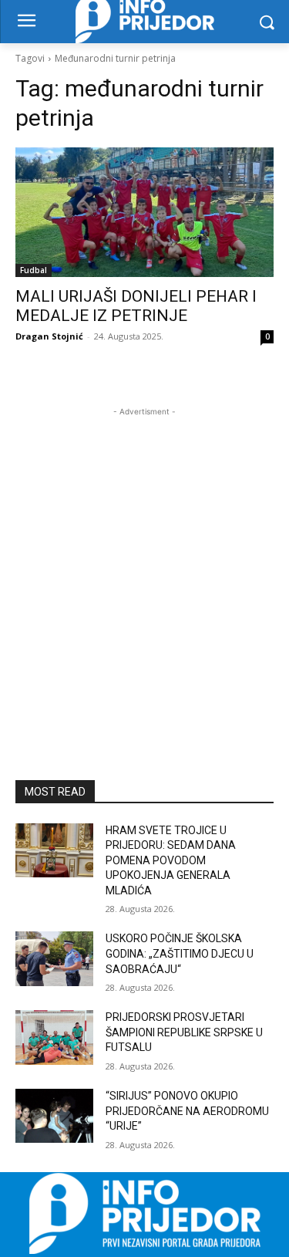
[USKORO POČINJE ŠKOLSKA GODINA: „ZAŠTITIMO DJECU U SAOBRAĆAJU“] (54, 958)
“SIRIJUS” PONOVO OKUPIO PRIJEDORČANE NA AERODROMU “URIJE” (187, 1111)
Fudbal (33, 270)
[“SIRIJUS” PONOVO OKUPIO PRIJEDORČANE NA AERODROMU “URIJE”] (54, 1116)
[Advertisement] (144, 564)
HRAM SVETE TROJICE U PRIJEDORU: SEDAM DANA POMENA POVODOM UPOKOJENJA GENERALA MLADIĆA (171, 860)
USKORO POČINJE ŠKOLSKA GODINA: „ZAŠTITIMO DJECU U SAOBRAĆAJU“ (180, 953)
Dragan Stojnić (49, 336)
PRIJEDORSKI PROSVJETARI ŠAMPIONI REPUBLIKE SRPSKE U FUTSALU (184, 1032)
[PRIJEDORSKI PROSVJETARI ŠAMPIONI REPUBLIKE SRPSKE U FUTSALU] (54, 1037)
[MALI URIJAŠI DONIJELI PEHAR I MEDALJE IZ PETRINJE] (144, 212)
